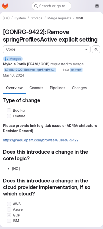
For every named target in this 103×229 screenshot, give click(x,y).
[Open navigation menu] (14, 6)
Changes (79, 88)
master (76, 70)
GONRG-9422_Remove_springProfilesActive (30, 70)
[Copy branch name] (59, 70)
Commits (36, 88)
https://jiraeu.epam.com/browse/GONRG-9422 (40, 140)
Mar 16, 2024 (13, 75)
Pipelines (57, 88)
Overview (14, 88)
